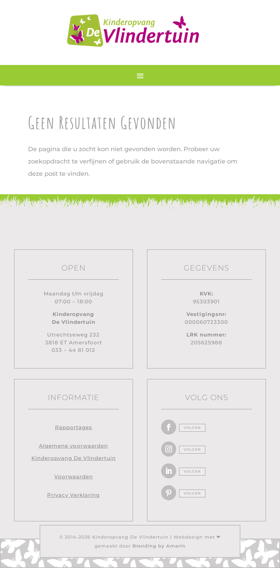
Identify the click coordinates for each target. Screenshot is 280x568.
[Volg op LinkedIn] (168, 470)
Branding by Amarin (158, 546)
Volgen (192, 427)
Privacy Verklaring (73, 495)
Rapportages (73, 427)
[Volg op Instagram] (168, 449)
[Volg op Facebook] (168, 427)
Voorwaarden (73, 476)
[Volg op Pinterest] (168, 492)
